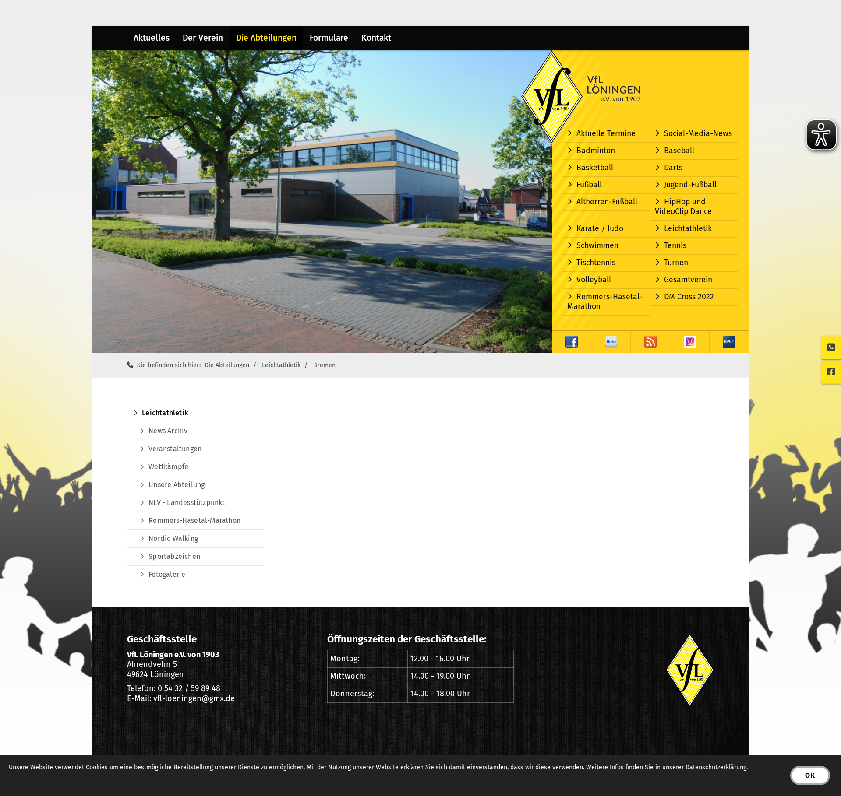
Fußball (589, 184)
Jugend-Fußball (690, 184)
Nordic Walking (173, 538)
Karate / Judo (599, 228)
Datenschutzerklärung (716, 767)
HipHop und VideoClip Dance (683, 206)
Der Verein (203, 38)
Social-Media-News (698, 133)
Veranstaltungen (174, 449)
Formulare (329, 38)
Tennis (675, 245)
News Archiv (167, 431)
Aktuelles (152, 38)
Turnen (676, 262)
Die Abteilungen (266, 38)
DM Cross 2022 (689, 297)
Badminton (595, 150)
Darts (673, 167)
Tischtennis (595, 262)
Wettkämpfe (168, 467)
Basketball (594, 167)
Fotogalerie (166, 574)
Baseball (679, 150)
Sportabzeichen (174, 556)
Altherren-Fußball (606, 202)
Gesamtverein (688, 279)
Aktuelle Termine (606, 133)
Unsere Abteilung (176, 484)
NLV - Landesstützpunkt (186, 502)
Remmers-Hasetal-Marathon (605, 301)
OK (810, 775)
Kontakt (376, 38)
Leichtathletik (688, 228)
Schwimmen (597, 245)
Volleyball (593, 279)
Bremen (324, 365)
